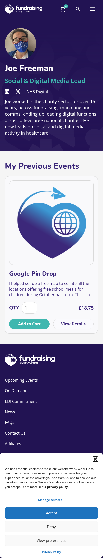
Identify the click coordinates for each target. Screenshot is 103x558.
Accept (51, 512)
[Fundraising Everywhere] (23, 9)
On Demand (16, 390)
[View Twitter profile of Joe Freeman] (18, 91)
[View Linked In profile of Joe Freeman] (7, 91)
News (10, 412)
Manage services (50, 500)
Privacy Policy (51, 552)
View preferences (51, 540)
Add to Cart (29, 324)
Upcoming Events (21, 380)
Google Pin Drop (33, 273)
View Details (73, 324)
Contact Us (15, 433)
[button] (95, 459)
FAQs (9, 422)
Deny (51, 526)
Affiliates (13, 443)
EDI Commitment (21, 401)
